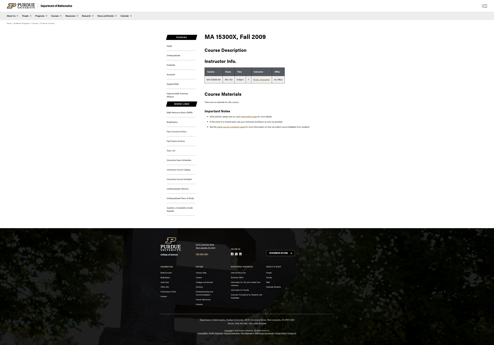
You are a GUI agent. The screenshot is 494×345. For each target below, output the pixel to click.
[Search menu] (484, 6)
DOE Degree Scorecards (264, 333)
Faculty (269, 277)
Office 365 (165, 286)
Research (86, 15)
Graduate (171, 64)
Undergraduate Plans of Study (180, 198)
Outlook (164, 296)
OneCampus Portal (168, 291)
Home (9, 23)
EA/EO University (216, 333)
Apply (169, 45)
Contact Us (292, 333)
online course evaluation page (231, 126)
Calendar (124, 15)
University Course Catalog (178, 169)
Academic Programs (22, 23)
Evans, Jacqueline (261, 79)
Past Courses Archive (176, 131)
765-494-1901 (202, 254)
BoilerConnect (166, 272)
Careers (199, 277)
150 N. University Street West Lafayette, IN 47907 (205, 246)
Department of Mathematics (56, 5)
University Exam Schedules (179, 160)
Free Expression (247, 333)
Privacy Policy (280, 333)
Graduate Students (273, 286)
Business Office (237, 277)
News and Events (105, 15)
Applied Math (173, 83)
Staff (268, 282)
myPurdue (165, 282)
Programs (39, 15)
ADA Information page (246, 116)
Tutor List (171, 150)
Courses (55, 15)
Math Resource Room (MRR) (179, 112)
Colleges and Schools (204, 282)
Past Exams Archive (176, 141)
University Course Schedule (179, 179)
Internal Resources (238, 272)
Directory (199, 286)
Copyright (228, 330)
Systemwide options (278, 253)
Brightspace (172, 121)
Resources (70, 15)
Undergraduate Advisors (178, 188)
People (25, 15)
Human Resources (203, 299)
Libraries (199, 304)
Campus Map (201, 272)
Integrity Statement (232, 333)
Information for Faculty (240, 290)
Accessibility (203, 333)
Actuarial (171, 74)
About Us (11, 15)
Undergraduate (173, 55)
